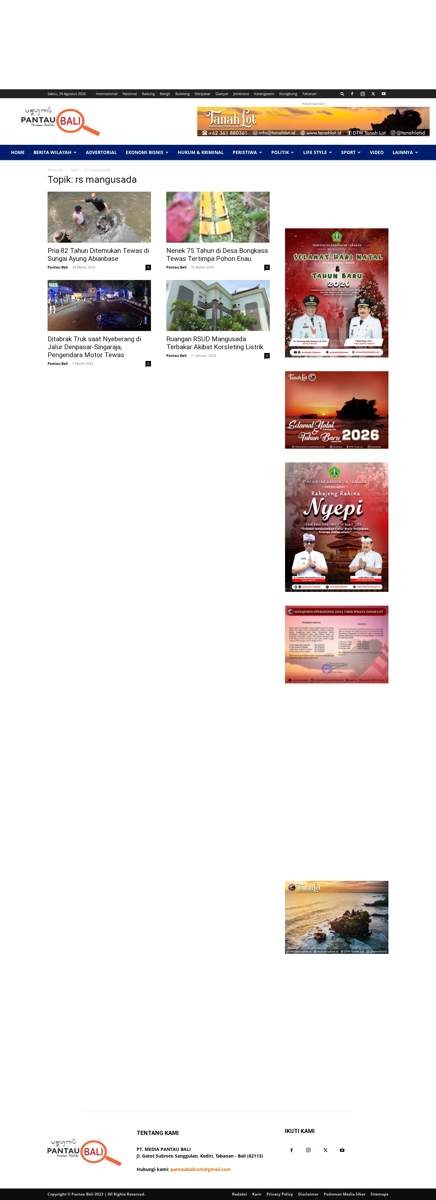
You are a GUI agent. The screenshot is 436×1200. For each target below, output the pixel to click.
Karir (256, 1194)
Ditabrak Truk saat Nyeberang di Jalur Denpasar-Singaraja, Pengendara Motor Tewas (94, 347)
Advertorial (101, 152)
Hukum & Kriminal (201, 152)
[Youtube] (383, 93)
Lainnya (403, 152)
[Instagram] (362, 93)
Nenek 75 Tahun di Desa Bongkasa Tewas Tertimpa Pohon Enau (217, 254)
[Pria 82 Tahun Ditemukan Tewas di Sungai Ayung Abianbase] (99, 217)
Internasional (106, 93)
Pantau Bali (58, 267)
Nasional (130, 93)
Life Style (315, 152)
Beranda (55, 170)
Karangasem (264, 93)
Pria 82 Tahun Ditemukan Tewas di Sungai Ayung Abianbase (98, 254)
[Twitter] (373, 93)
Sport (348, 152)
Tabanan (309, 93)
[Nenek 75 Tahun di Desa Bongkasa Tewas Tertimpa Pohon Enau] (218, 217)
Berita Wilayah (52, 152)
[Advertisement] (191, 44)
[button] (342, 93)
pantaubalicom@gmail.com (200, 1169)
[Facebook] (352, 93)
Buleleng (182, 93)
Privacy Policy (280, 1194)
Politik (280, 152)
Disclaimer (308, 1194)
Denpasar (202, 93)
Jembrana (241, 93)
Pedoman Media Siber (344, 1194)
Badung (148, 93)
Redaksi (239, 1194)
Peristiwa (245, 152)
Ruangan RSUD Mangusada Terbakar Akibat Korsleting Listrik (214, 343)
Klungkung (288, 93)
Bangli (165, 93)
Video (377, 152)
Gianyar (221, 93)
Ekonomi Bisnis (144, 152)
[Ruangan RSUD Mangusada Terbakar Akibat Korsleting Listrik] (218, 305)
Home (18, 152)
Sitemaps (379, 1194)
